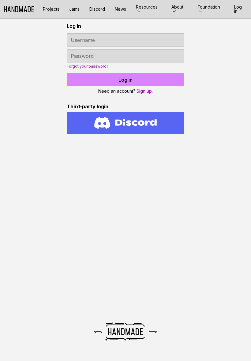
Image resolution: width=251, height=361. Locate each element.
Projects (51, 9)
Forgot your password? (87, 66)
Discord (97, 9)
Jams (74, 9)
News (120, 9)
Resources (147, 6)
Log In (238, 9)
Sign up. (145, 91)
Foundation (209, 6)
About (177, 6)
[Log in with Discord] (125, 123)
